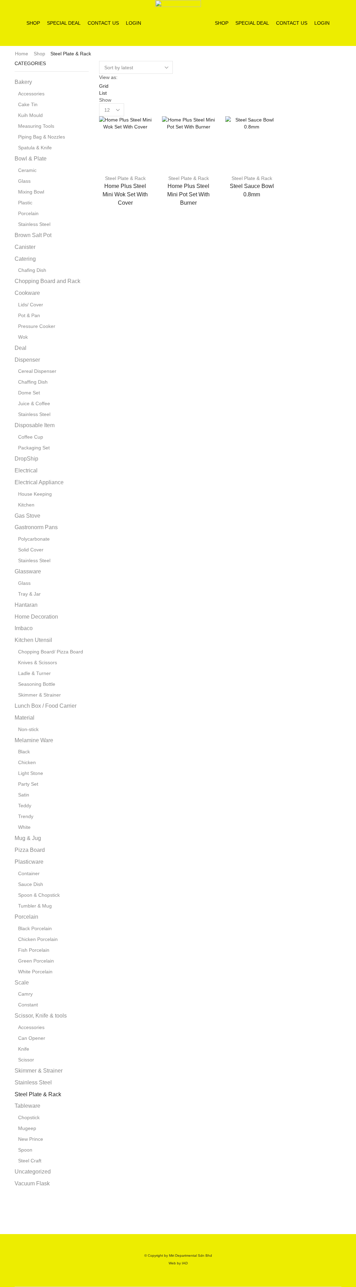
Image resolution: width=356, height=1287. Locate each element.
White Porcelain (35, 971)
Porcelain (28, 213)
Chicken (27, 762)
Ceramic (27, 170)
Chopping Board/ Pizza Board (50, 651)
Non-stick (28, 729)
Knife (23, 1049)
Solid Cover (30, 549)
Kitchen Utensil (33, 640)
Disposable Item (35, 425)
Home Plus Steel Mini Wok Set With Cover (125, 194)
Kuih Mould (30, 115)
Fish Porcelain (33, 950)
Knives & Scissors (37, 662)
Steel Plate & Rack (125, 178)
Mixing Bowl (31, 192)
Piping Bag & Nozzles (41, 137)
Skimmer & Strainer (39, 695)
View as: (108, 77)
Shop (33, 23)
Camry (25, 994)
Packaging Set (34, 447)
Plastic (25, 202)
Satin (23, 795)
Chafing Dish (32, 270)
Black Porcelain (35, 928)
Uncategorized (33, 1172)
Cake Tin (28, 104)
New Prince (30, 1139)
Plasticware (29, 862)
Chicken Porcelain (38, 939)
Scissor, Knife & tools (41, 1016)
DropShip (26, 459)
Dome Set (29, 392)
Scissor (26, 1059)
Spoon (25, 1150)
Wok (23, 337)
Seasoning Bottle (36, 684)
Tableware (27, 1106)
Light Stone (30, 773)
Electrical (26, 470)
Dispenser (27, 360)
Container (29, 873)
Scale (22, 983)
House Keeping (35, 494)
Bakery (23, 82)
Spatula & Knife (35, 147)
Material (24, 718)
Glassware (28, 571)
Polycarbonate (34, 539)
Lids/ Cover (30, 304)
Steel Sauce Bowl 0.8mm (252, 190)
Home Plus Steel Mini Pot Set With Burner (188, 194)
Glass (24, 181)
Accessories (31, 93)
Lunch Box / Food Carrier (45, 706)
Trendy (25, 816)
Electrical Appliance (39, 482)
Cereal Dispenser (37, 371)
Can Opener (31, 1038)
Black (24, 751)
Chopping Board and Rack (47, 281)
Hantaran (26, 605)
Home (21, 53)
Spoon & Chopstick (39, 895)
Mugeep (27, 1128)
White (24, 827)
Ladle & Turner (34, 673)
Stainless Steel (34, 224)
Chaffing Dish (33, 382)
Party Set (28, 784)
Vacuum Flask (32, 1183)
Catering (25, 259)
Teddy (24, 805)
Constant (28, 1004)
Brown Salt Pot (33, 235)
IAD (185, 1263)
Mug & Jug (28, 838)
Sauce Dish (30, 884)
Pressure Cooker (36, 326)
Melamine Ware (34, 740)
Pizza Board (30, 850)
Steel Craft (29, 1160)
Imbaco (24, 628)
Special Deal (64, 23)
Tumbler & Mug (35, 906)
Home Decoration (36, 617)
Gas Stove (27, 516)
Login (133, 23)
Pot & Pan (29, 315)
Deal (20, 348)
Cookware (27, 293)
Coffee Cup (30, 437)
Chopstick (29, 1117)
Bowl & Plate (31, 159)
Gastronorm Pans (36, 527)
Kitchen (26, 505)
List (103, 93)
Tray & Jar (29, 594)
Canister (25, 247)
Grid (103, 86)
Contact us (103, 23)
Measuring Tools (36, 126)
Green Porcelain (36, 961)
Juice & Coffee (34, 403)
